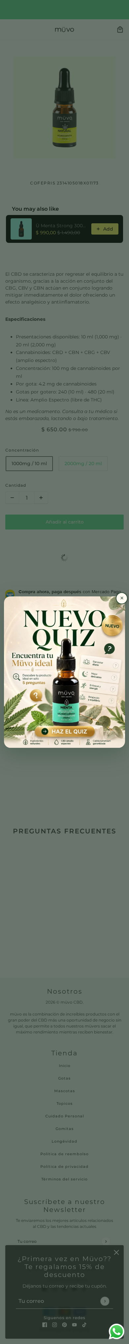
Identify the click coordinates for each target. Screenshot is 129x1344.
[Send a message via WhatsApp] (117, 1331)
